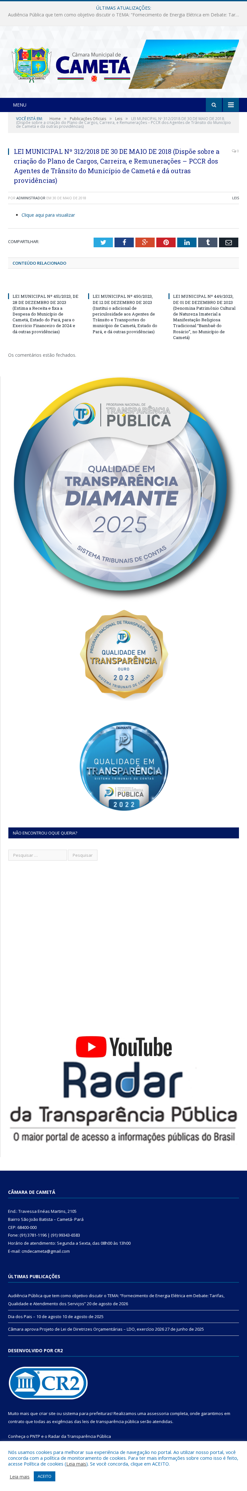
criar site (47, 1413)
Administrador (30, 197)
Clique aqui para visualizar (48, 215)
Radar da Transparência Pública (79, 1436)
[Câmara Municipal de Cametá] (123, 62)
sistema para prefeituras (87, 1413)
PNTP (35, 1436)
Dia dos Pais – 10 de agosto (122, 15)
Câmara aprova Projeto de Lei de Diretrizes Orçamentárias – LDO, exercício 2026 (86, 1329)
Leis (235, 197)
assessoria (158, 1413)
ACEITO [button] (44, 1476)
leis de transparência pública (110, 1421)
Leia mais (76, 1464)
